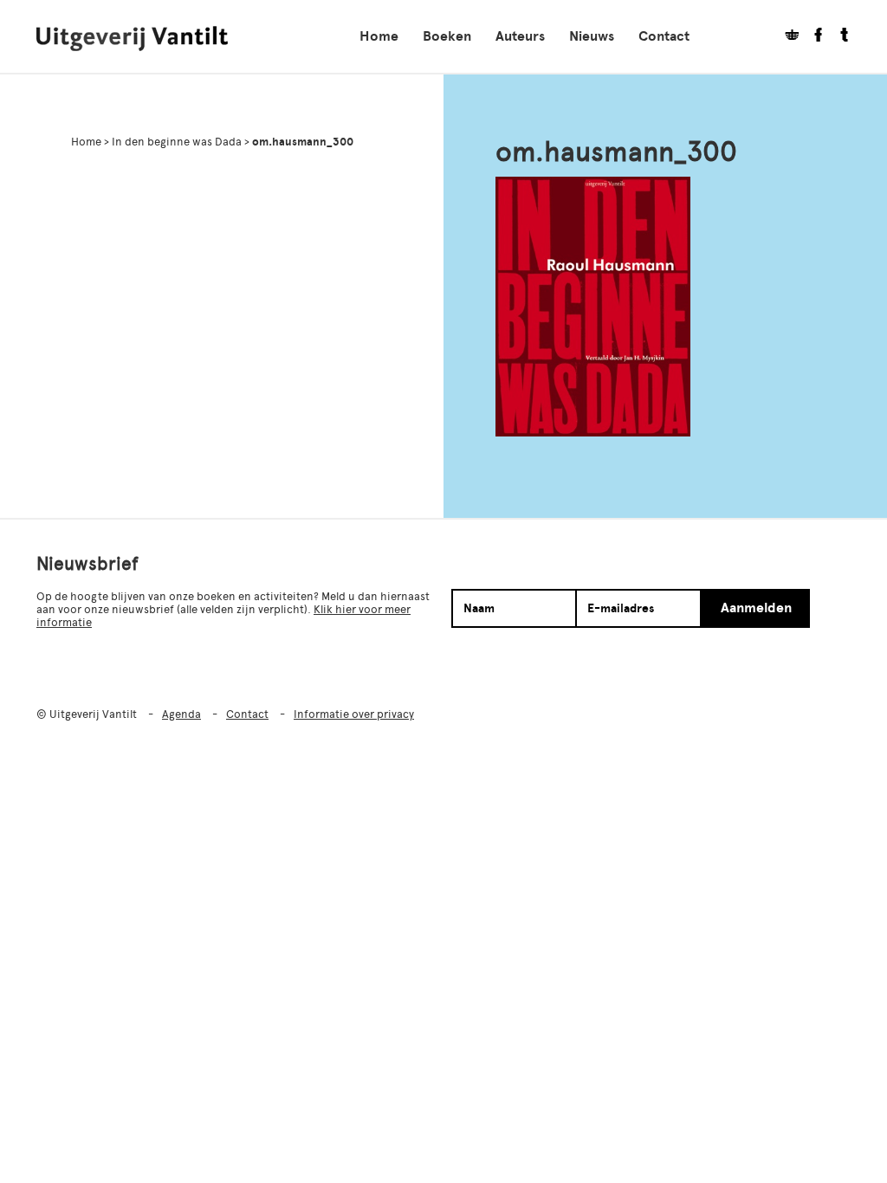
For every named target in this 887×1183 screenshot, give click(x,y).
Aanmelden (756, 608)
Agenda (181, 714)
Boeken (447, 36)
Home (378, 36)
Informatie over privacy (354, 714)
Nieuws (591, 36)
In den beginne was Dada (177, 141)
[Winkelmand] (786, 37)
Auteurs (520, 36)
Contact (664, 36)
